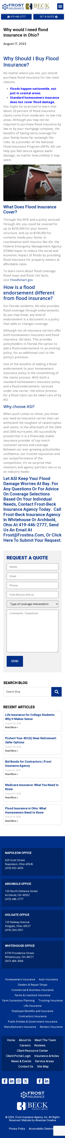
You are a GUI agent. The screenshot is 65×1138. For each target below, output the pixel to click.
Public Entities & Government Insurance (32, 1021)
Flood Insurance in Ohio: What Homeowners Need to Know (25, 810)
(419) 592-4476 (14, 868)
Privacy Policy (17, 1129)
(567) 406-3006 (14, 961)
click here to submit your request (32, 537)
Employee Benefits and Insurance (32, 1011)
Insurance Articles (46, 1056)
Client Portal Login (18, 1056)
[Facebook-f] (4, 1081)
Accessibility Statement (42, 1129)
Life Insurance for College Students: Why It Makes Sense (30, 717)
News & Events (21, 1061)
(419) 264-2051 (14, 930)
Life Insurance (33, 1006)
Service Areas (44, 1061)
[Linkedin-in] (11, 1081)
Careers (25, 1045)
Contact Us (25, 1066)
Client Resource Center (32, 1051)
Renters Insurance (51, 1027)
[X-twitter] (25, 1081)
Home (11, 1040)
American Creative (45, 1120)
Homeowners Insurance (20, 979)
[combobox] (27, 692)
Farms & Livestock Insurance (32, 995)
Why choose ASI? (18, 406)
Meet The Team (45, 1040)
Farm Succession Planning (18, 1000)
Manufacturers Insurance (20, 1027)
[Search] (56, 692)
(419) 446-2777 (14, 899)
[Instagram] (18, 1081)
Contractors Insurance (32, 1016)
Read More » (11, 727)
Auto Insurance (48, 979)
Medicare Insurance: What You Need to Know (32, 787)
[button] (60, 6)
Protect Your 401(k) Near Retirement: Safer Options (31, 740)
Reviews (40, 1045)
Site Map (43, 1066)
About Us (25, 1040)
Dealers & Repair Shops (32, 984)
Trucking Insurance (50, 1000)
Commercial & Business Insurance (32, 990)
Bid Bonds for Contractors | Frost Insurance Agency (28, 763)
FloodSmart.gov (21, 280)
